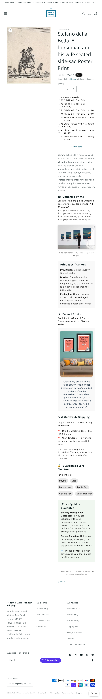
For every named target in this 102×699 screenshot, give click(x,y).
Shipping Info (72, 626)
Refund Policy (42, 615)
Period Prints (16, 693)
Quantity (61, 83)
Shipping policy (81, 693)
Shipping (72, 79)
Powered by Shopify (28, 693)
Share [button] (62, 581)
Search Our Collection (76, 644)
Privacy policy (55, 693)
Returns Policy (73, 620)
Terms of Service (43, 620)
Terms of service (67, 693)
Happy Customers (74, 632)
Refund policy (42, 693)
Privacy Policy (42, 608)
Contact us (41, 626)
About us (70, 638)
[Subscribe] (36, 660)
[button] (5, 13)
